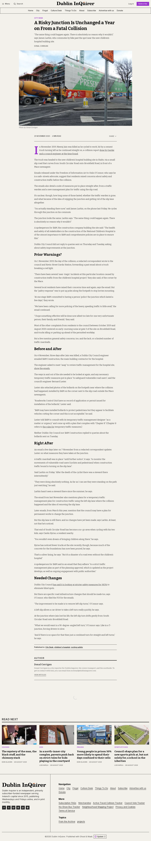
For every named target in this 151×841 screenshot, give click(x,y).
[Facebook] (4, 807)
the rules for (48, 427)
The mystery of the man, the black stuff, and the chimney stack (19, 754)
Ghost (82, 836)
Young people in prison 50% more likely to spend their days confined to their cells (94, 754)
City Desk (38, 18)
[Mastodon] (27, 807)
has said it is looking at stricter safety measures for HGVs (80, 584)
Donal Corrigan (41, 46)
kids (41, 747)
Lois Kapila (43, 765)
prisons (80, 747)
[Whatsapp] (23, 807)
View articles (40, 675)
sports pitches (121, 747)
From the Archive (67, 821)
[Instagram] (18, 807)
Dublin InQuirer (58, 836)
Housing (5, 747)
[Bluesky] (13, 807)
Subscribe (142, 4)
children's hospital (62, 647)
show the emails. (42, 368)
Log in (131, 4)
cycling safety (77, 647)
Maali (90, 836)
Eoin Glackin (7, 762)
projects (81, 821)
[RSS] (9, 807)
